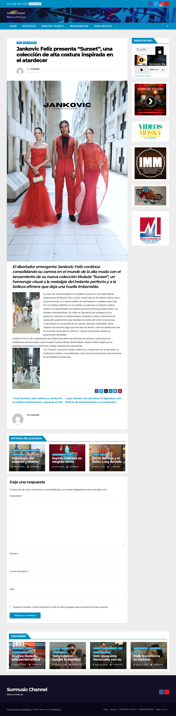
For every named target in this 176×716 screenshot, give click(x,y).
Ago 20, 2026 (20, 664)
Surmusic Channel (16, 13)
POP (120, 648)
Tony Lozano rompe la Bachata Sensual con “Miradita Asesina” (67, 661)
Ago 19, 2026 (101, 664)
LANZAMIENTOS (155, 648)
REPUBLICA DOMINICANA (30, 450)
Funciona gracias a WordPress (19, 709)
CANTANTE (65, 648)
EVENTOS (16, 450)
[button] (167, 26)
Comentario (16, 496)
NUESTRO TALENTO (53, 26)
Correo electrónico (19, 571)
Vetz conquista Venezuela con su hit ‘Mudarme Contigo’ (107, 661)
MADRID (95, 454)
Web (12, 589)
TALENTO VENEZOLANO (102, 652)
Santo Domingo (30, 43)
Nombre (14, 553)
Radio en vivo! (103, 26)
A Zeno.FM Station (143, 76)
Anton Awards (18, 648)
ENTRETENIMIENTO (59, 454)
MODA (19, 43)
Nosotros (29, 26)
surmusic (35, 69)
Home (13, 26)
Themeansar (56, 709)
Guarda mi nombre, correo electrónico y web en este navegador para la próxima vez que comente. (60, 607)
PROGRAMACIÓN (79, 26)
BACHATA (56, 648)
